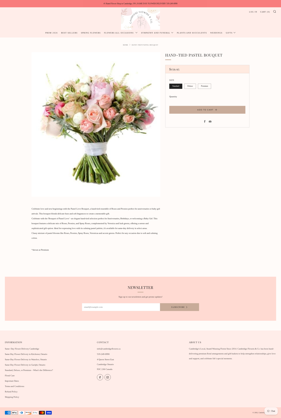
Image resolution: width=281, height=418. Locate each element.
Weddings (216, 33)
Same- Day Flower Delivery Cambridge (22, 349)
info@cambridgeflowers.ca (108, 349)
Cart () (265, 12)
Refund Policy (11, 391)
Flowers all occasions (119, 33)
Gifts (229, 33)
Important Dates (12, 381)
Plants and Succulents (192, 33)
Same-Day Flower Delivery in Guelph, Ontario (25, 365)
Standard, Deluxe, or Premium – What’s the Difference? (29, 370)
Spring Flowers (91, 33)
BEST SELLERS (69, 33)
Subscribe (178, 307)
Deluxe (190, 86)
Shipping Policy (12, 397)
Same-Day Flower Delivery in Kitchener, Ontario (26, 354)
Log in (253, 12)
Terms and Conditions (14, 386)
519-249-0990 (103, 354)
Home (125, 45)
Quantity (173, 96)
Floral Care (10, 375)
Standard (175, 86)
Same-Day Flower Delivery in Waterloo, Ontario (26, 359)
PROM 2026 (51, 33)
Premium (204, 86)
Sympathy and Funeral (155, 33)
